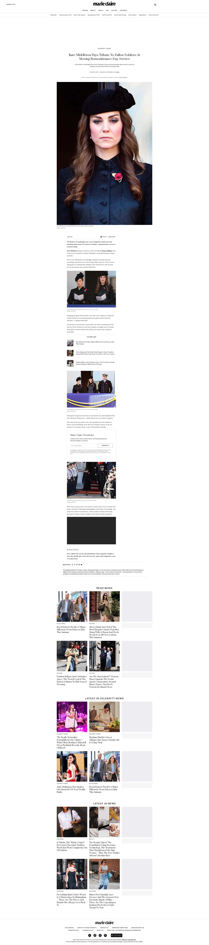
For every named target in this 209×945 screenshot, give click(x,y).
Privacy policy (73, 930)
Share (71, 236)
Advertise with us (137, 927)
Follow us (104, 236)
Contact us (104, 927)
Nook (113, 556)
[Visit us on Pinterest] (105, 935)
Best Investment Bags (120, 15)
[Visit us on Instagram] (94, 935)
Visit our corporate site (129, 939)
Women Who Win (153, 15)
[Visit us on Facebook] (100, 935)
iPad (71, 556)
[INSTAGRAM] (77, 565)
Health (100, 10)
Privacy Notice (73, 451)
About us (100, 930)
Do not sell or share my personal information (124, 930)
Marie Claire (94, 72)
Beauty (93, 10)
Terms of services (88, 450)
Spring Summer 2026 (94, 15)
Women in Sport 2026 (65, 15)
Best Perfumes (132, 15)
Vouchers (123, 10)
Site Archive (69, 927)
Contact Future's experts (86, 927)
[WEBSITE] (79, 565)
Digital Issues (142, 15)
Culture (114, 10)
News (117, 72)
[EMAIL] (81, 565)
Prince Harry (91, 509)
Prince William (107, 251)
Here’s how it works (123, 77)
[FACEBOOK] (72, 565)
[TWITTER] (75, 565)
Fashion (85, 10)
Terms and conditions (120, 927)
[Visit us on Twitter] (89, 935)
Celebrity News (104, 48)
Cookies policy (87, 930)
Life (107, 10)
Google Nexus (73, 558)
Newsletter (113, 236)
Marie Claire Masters (79, 15)
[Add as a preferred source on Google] (127, 935)
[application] (91, 530)
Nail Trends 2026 (107, 15)
